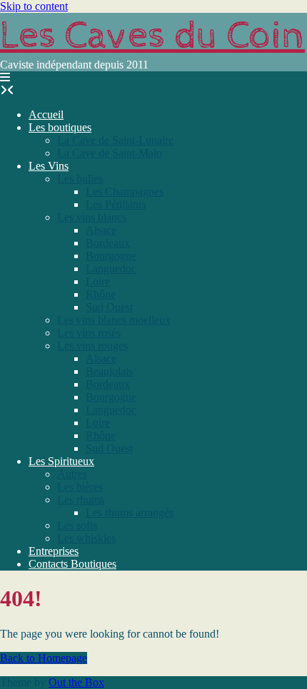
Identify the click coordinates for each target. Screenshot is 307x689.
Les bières (80, 487)
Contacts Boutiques (72, 564)
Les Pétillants (116, 204)
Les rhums (80, 500)
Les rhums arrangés (129, 512)
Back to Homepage (43, 658)
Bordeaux (108, 243)
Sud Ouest (109, 307)
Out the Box (76, 682)
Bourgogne (111, 256)
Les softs (77, 525)
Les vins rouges (92, 346)
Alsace (101, 230)
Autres (72, 474)
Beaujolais (109, 371)
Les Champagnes (124, 191)
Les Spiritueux (61, 461)
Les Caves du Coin (152, 35)
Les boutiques (60, 127)
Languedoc (111, 268)
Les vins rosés (89, 333)
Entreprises (54, 551)
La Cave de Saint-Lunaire (115, 140)
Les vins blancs (91, 217)
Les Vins (49, 166)
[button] (5, 77)
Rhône (101, 294)
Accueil (46, 114)
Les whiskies (86, 538)
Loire (98, 281)
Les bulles (80, 179)
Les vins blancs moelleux (114, 320)
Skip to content (34, 6)
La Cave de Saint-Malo (109, 153)
